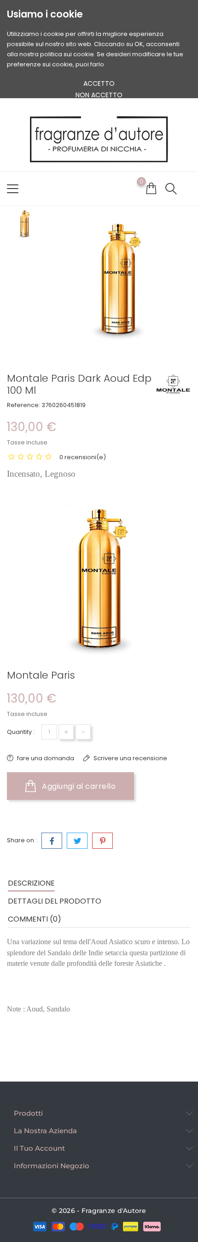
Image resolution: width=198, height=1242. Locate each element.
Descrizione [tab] (31, 883)
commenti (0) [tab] (34, 919)
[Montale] (173, 384)
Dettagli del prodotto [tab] (54, 901)
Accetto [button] (99, 83)
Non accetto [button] (99, 95)
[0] (151, 188)
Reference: (23, 405)
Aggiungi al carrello (78, 786)
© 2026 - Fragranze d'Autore (99, 1211)
